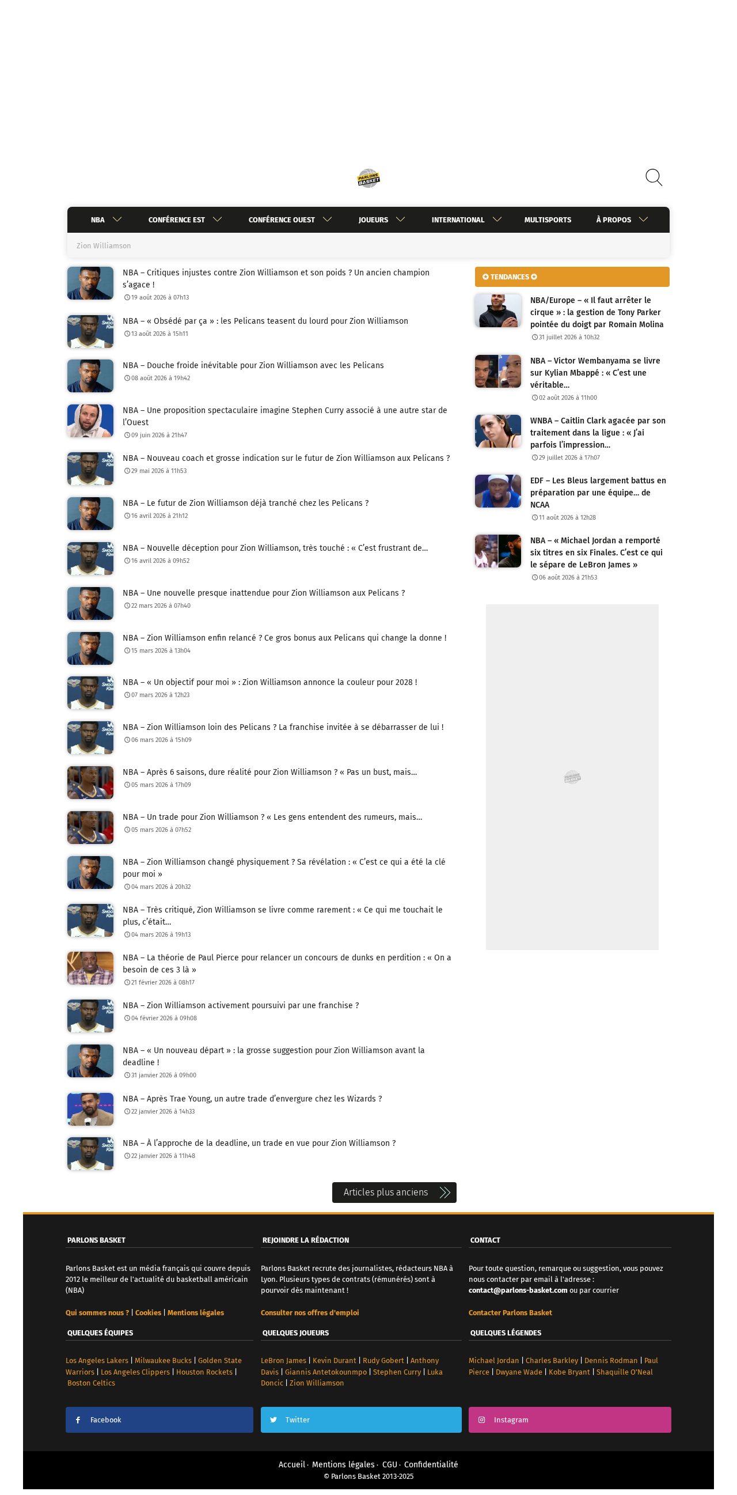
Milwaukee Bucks (163, 1360)
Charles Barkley (552, 1360)
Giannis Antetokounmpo (326, 1372)
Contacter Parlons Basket (510, 1312)
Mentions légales (343, 1465)
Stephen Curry (397, 1372)
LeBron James (283, 1360)
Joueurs (373, 219)
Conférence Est (177, 219)
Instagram (511, 1419)
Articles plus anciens (386, 1192)
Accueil (292, 1465)
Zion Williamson (317, 1383)
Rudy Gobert (383, 1360)
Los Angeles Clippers (135, 1372)
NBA (98, 219)
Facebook (105, 1419)
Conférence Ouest (282, 219)
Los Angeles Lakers (97, 1360)
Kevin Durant (334, 1360)
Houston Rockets (204, 1372)
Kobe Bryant (569, 1372)
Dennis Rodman (611, 1360)
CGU (389, 1465)
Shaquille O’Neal (625, 1372)
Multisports (548, 219)
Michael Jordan (494, 1360)
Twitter (298, 1419)
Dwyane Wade (519, 1372)
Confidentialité (431, 1465)
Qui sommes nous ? (97, 1312)
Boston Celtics (91, 1383)
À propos (614, 219)
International (458, 219)
